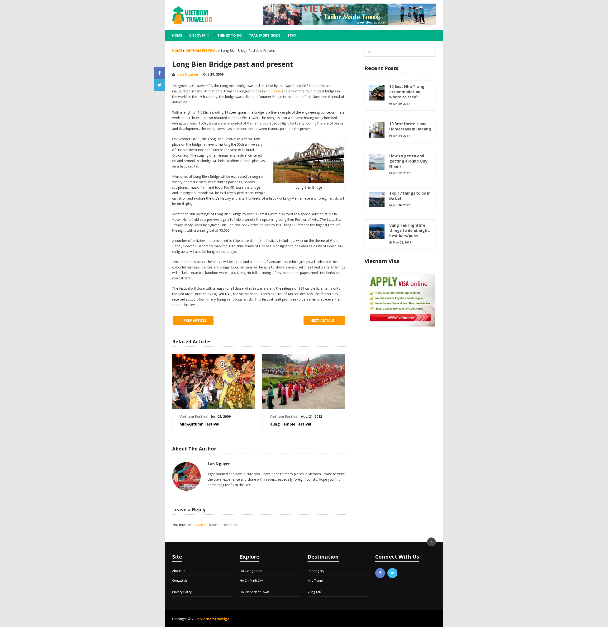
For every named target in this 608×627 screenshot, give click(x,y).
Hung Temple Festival (290, 424)
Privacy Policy (182, 592)
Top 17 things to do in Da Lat (410, 196)
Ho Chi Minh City (251, 580)
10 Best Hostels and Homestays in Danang (410, 126)
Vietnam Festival (201, 50)
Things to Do (229, 35)
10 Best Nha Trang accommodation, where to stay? (406, 92)
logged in (200, 524)
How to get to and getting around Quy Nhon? (408, 161)
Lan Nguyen (188, 74)
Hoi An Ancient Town (254, 592)
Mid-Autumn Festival (199, 424)
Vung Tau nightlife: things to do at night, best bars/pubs (409, 230)
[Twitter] (392, 573)
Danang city (316, 571)
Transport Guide (264, 35)
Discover (197, 35)
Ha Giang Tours (251, 571)
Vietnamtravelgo (214, 619)
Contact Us (180, 580)
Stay (292, 35)
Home (177, 35)
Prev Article (195, 320)
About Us (178, 571)
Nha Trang (315, 580)
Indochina (273, 91)
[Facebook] (380, 573)
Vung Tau (314, 592)
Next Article (322, 320)
